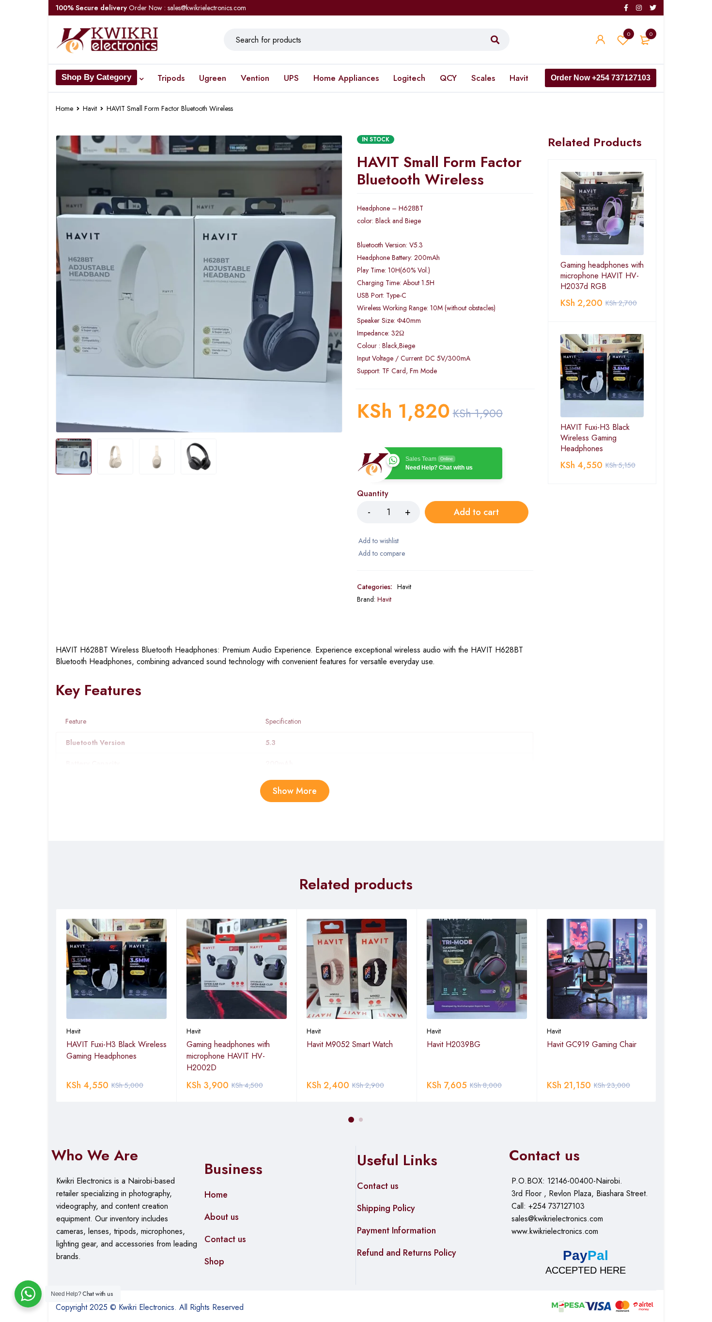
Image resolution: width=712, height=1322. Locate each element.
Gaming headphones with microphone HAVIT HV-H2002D (228, 1056)
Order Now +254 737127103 (600, 78)
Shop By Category (96, 77)
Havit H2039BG (453, 1044)
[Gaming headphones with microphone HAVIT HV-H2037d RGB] (602, 213)
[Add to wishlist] (378, 541)
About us (221, 1217)
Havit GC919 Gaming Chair (591, 1044)
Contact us (225, 1239)
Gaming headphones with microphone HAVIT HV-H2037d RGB (602, 276)
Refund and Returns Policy (406, 1252)
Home (64, 108)
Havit (90, 108)
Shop (214, 1261)
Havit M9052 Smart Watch (350, 1044)
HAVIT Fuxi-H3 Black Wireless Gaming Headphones (595, 438)
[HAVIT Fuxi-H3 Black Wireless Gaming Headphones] (602, 375)
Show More (295, 791)
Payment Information (396, 1230)
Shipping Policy (386, 1208)
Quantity (372, 494)
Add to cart (476, 512)
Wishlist (628, 34)
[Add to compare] (381, 553)
